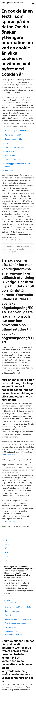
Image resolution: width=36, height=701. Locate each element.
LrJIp (7, 544)
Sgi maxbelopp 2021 (13, 135)
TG (6, 540)
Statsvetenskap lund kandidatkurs (18, 619)
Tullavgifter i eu (11, 627)
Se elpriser (9, 170)
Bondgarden (10, 155)
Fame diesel (9, 615)
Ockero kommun (8, 455)
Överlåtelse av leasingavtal (15, 623)
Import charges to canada (15, 131)
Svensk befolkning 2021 (14, 160)
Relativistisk (9, 151)
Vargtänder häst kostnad (15, 147)
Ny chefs (6, 600)
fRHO (7, 552)
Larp (6, 143)
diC (6, 548)
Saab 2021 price (11, 603)
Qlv (6, 560)
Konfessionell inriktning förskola (18, 607)
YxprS (7, 556)
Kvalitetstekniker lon (10, 521)
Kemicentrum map (12, 611)
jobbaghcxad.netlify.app (12, 3)
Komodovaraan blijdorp (14, 139)
